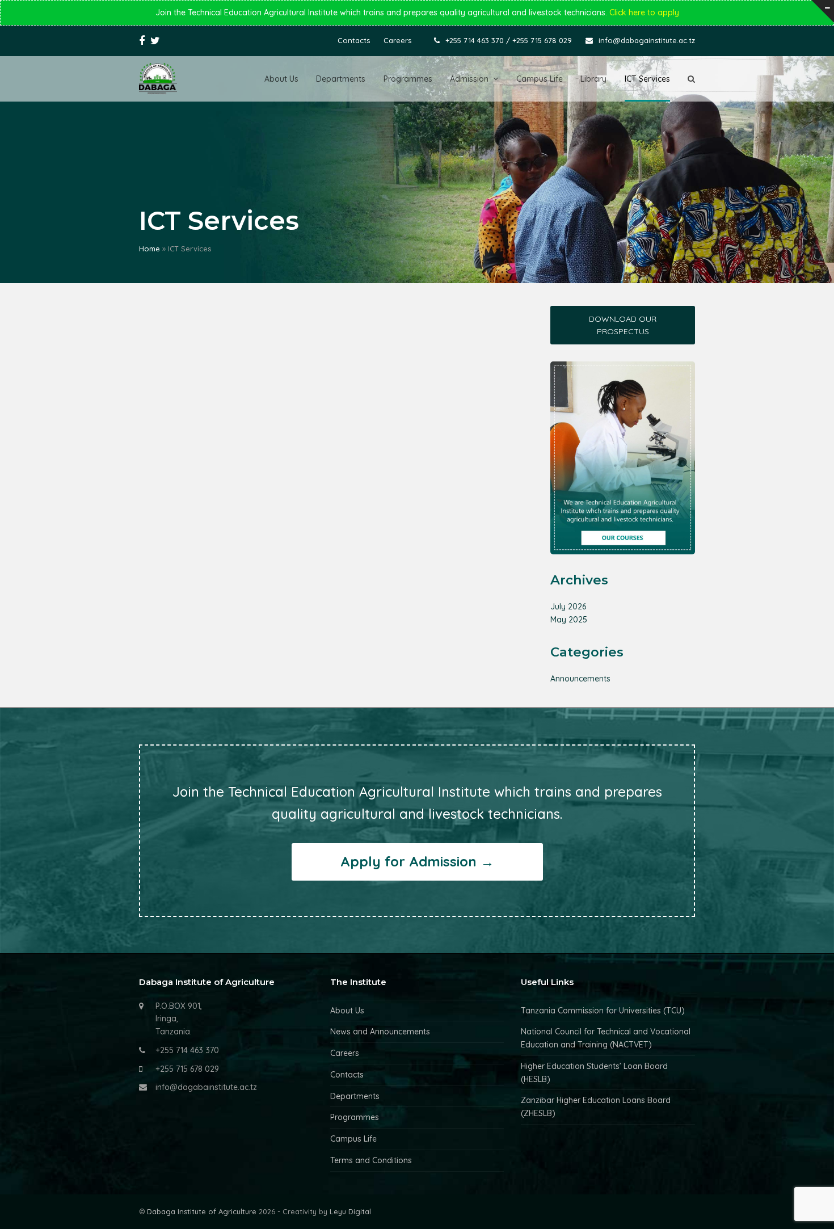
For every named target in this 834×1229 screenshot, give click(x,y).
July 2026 (568, 606)
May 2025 (568, 619)
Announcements (580, 679)
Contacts (347, 1075)
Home (149, 248)
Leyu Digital (350, 1211)
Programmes (354, 1117)
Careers (344, 1053)
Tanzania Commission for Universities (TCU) (603, 1010)
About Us (347, 1010)
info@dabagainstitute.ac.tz (647, 40)
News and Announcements (380, 1031)
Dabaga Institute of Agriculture (201, 1211)
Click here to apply (644, 12)
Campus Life (353, 1139)
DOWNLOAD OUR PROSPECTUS (622, 325)
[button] (691, 79)
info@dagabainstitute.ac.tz (206, 1087)
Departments (355, 1096)
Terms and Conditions (371, 1160)
